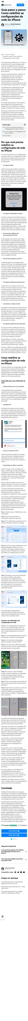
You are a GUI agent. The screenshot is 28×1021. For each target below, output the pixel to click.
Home (2, 54)
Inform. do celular (10, 54)
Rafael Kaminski (15, 24)
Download (20, 5)
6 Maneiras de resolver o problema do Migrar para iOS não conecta (12, 882)
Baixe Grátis (13, 831)
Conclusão (8, 135)
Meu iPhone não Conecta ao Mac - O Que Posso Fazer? (13, 887)
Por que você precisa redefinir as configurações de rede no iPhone (14, 128)
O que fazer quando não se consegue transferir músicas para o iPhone (11, 892)
